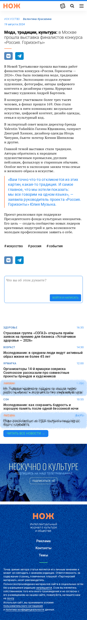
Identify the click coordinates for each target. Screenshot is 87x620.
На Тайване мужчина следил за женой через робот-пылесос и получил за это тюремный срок (43, 390)
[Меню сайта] (81, 6)
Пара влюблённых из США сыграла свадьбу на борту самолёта (41, 423)
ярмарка (9, 363)
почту (10, 598)
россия (35, 246)
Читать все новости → (26, 433)
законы (9, 383)
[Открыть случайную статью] (62, 6)
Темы (43, 555)
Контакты (43, 548)
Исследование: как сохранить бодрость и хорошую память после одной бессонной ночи (41, 407)
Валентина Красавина (37, 19)
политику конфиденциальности (24, 609)
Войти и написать (65, 297)
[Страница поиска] (72, 6)
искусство (12, 19)
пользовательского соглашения (23, 606)
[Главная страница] (11, 5)
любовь (9, 415)
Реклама (43, 541)
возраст (9, 347)
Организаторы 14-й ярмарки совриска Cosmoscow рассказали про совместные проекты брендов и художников (36, 372)
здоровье (10, 327)
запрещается (44, 587)
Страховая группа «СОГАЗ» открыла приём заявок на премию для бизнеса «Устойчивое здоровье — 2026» (39, 336)
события (56, 246)
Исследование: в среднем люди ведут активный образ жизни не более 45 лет (43, 354)
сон (6, 399)
